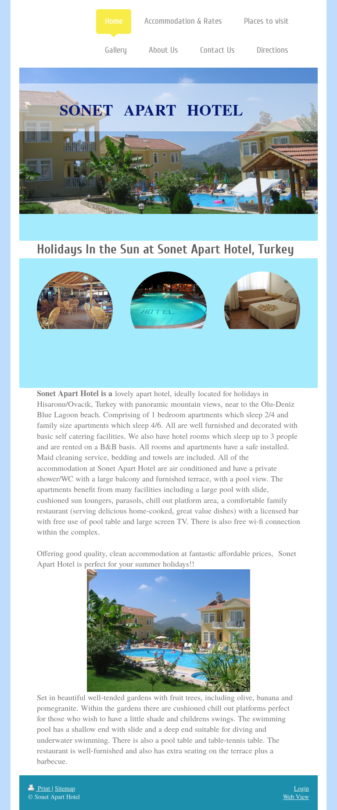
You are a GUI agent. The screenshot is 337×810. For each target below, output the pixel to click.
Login (301, 788)
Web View (296, 796)
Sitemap (65, 788)
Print (44, 788)
